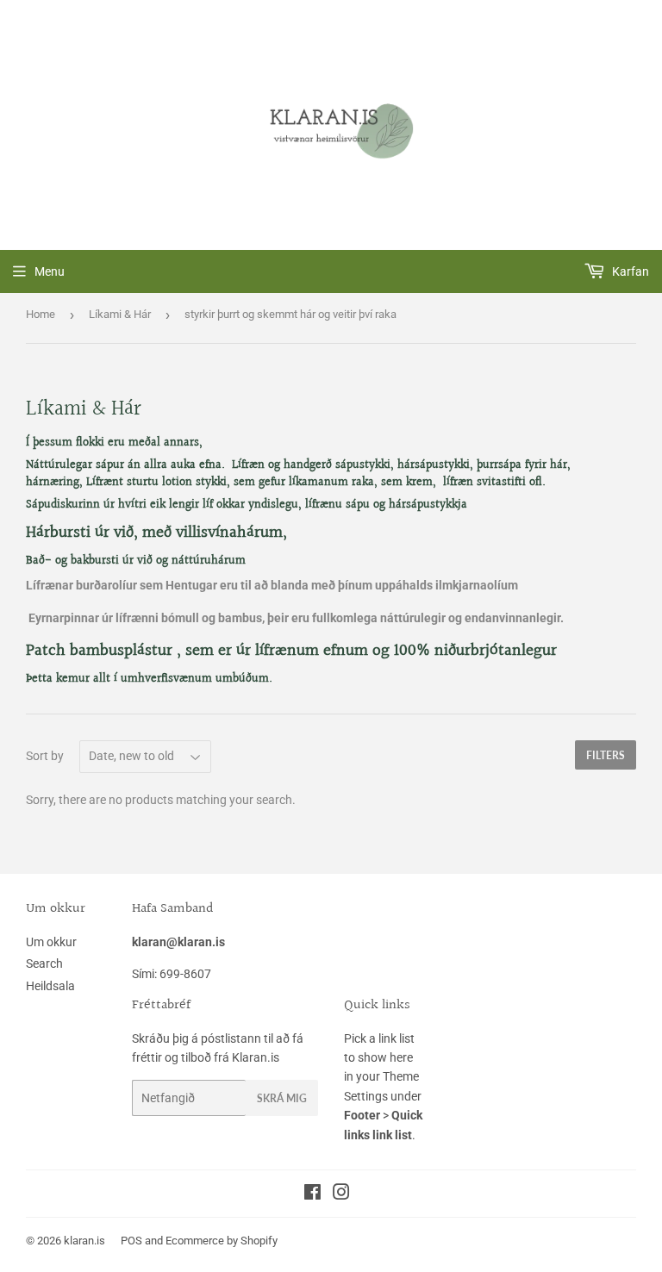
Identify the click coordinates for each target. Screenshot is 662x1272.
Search (44, 963)
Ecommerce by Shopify (222, 1240)
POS (131, 1240)
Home (40, 314)
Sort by (45, 756)
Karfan (629, 271)
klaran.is (84, 1240)
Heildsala (50, 986)
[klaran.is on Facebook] (312, 1194)
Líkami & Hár (120, 314)
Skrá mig (282, 1098)
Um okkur (51, 942)
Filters (605, 755)
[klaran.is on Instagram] (341, 1194)
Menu (49, 271)
